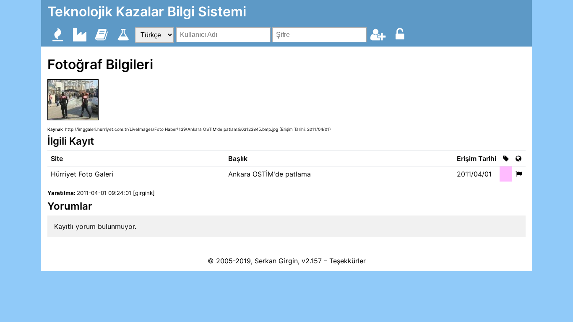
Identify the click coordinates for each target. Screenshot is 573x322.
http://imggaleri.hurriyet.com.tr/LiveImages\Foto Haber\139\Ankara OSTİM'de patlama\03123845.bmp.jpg (171, 129)
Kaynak (55, 129)
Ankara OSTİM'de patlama (269, 174)
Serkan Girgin (276, 261)
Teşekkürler (347, 261)
